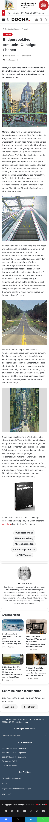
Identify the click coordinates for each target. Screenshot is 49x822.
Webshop (6, 524)
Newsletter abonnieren (11, 778)
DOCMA (41, 804)
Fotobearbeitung (24, 538)
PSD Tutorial (25, 555)
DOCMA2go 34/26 (9, 761)
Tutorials (25, 29)
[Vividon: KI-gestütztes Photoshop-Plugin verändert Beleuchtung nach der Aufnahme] (36, 659)
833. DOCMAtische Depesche (14, 753)
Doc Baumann (10, 56)
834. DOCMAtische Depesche (14, 748)
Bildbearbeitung (25, 532)
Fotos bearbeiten (25, 544)
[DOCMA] (21, 19)
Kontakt (5, 783)
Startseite (8, 29)
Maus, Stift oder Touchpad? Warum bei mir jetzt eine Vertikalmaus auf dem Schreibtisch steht (36, 641)
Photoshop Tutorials (25, 549)
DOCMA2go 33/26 (9, 765)
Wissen (17, 29)
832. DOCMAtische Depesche (14, 757)
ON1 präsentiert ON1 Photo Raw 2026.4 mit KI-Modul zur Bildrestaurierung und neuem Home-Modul (12, 672)
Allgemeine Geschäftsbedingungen (16, 789)
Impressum (6, 794)
